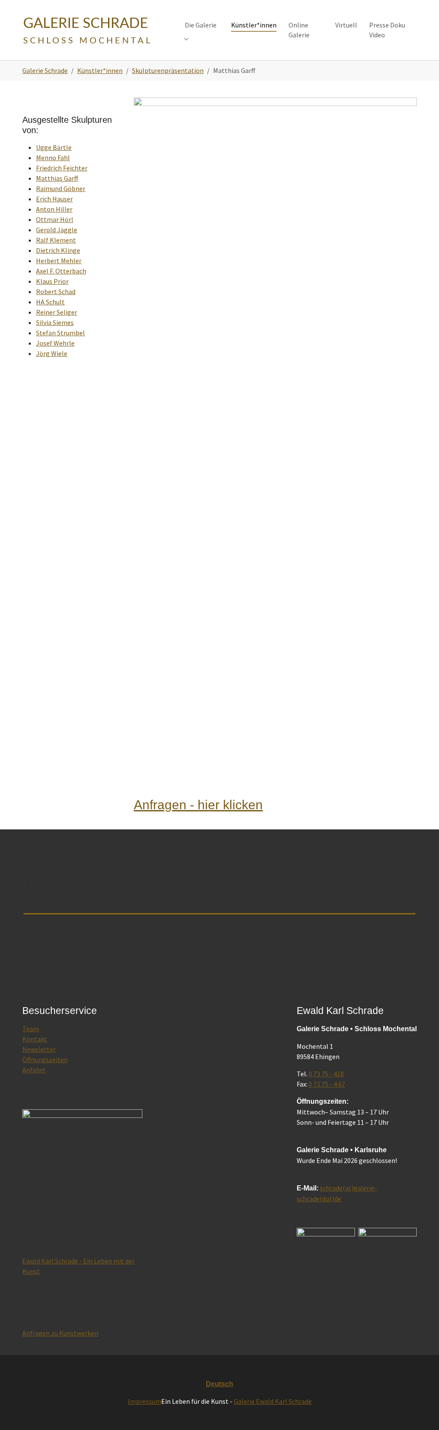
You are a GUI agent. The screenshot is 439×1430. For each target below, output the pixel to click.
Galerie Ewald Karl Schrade (273, 1401)
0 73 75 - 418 (326, 1073)
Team (30, 1028)
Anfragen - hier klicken (198, 804)
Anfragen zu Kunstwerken (60, 1333)
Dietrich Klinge (58, 250)
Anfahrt (33, 1070)
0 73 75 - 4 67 (327, 1084)
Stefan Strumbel (60, 332)
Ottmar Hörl (54, 219)
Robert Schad (55, 291)
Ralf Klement (56, 240)
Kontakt (34, 1039)
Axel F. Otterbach (61, 271)
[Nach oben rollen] (420, 1411)
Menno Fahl (53, 157)
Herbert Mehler (58, 260)
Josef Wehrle (55, 343)
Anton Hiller (54, 209)
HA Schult (50, 302)
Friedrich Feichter (61, 168)
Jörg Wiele (51, 353)
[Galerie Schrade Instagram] (387, 1258)
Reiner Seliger (56, 312)
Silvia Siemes (55, 322)
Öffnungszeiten (45, 1059)
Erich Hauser (54, 198)
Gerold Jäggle (56, 229)
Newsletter (39, 1049)
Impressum (144, 1401)
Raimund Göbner (60, 188)
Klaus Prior (52, 281)
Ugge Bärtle (54, 147)
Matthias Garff (57, 178)
